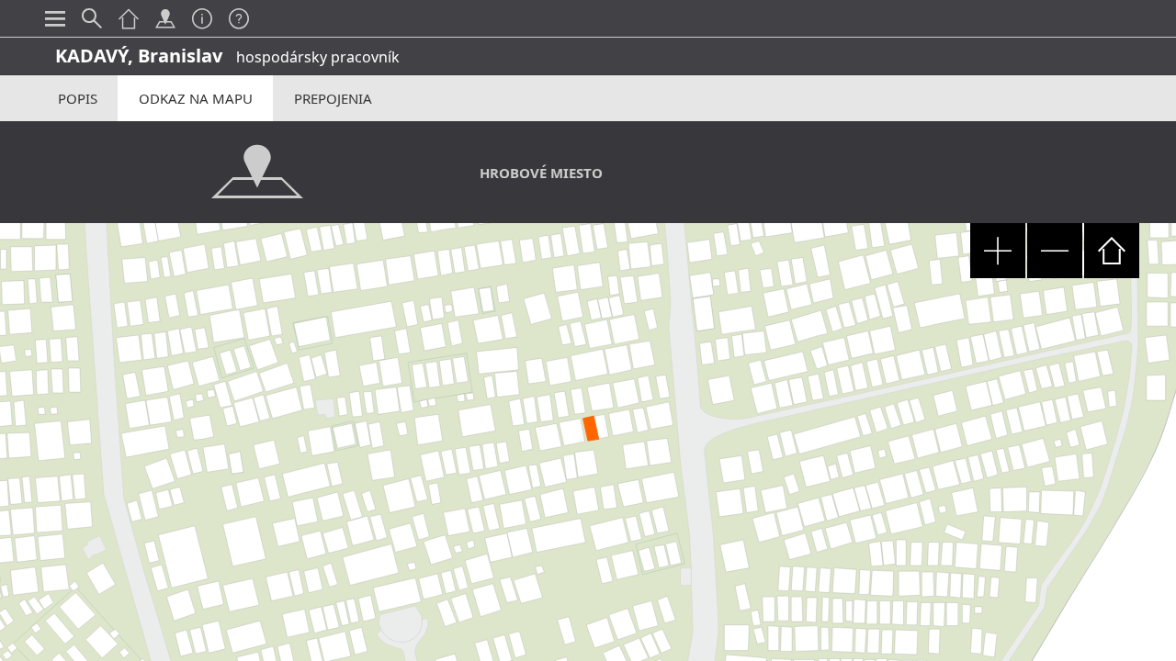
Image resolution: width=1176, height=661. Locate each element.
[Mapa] (165, 18)
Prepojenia (333, 98)
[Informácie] (202, 18)
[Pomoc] (238, 18)
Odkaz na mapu (196, 98)
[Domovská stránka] (128, 18)
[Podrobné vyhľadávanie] (92, 18)
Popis (77, 98)
